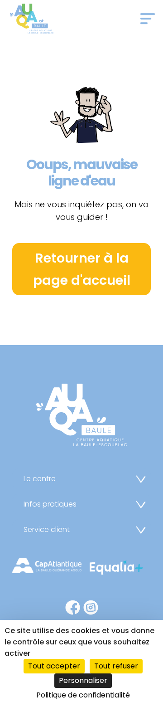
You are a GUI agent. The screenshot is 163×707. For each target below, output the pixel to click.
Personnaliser (83, 680)
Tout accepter (54, 666)
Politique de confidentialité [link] (83, 695)
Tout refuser (116, 666)
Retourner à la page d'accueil (81, 269)
